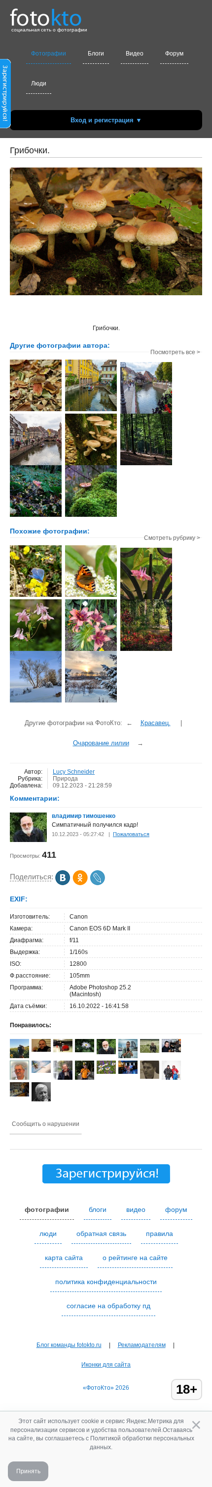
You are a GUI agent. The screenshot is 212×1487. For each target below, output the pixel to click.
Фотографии (48, 53)
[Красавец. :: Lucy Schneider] (36, 410)
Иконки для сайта (106, 1364)
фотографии (47, 1209)
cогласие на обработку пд (108, 1306)
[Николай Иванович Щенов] (171, 1050)
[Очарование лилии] (91, 649)
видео (135, 1209)
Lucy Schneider (74, 771)
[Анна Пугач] (149, 1050)
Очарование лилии (101, 743)
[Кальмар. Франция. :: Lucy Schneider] (146, 412)
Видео (134, 53)
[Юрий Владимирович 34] (149, 1076)
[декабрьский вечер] (91, 701)
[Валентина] (106, 1071)
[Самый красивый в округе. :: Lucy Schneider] (36, 515)
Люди (38, 83)
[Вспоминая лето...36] (36, 595)
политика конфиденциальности (106, 1282)
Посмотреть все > (175, 352)
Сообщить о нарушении (45, 1124)
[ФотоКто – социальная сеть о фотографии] (46, 14)
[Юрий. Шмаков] (62, 1077)
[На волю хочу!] (146, 598)
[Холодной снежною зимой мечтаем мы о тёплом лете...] (36, 649)
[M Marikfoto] (62, 1050)
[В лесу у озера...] (146, 649)
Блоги (96, 53)
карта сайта (64, 1258)
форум (176, 1209)
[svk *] (41, 1070)
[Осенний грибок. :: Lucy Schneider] (91, 515)
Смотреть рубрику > (172, 537)
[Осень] (19, 1094)
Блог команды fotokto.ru (69, 1345)
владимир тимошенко (83, 816)
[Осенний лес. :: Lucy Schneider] (146, 464)
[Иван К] (41, 1049)
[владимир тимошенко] (28, 840)
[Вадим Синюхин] (84, 1077)
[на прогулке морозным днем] (36, 701)
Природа (65, 778)
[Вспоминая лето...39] (91, 595)
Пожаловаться (131, 834)
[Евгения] (128, 1071)
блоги (97, 1209)
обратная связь (101, 1233)
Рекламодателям (142, 1345)
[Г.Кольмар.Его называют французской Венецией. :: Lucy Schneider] (91, 410)
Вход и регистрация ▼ (106, 120)
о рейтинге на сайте (135, 1258)
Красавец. (156, 723)
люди (48, 1233)
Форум (174, 53)
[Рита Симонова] (84, 1050)
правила (159, 1233)
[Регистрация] (5, 126)
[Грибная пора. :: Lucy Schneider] (91, 464)
